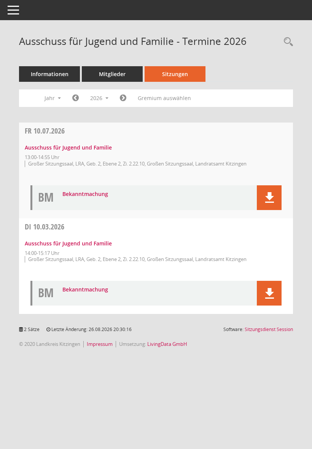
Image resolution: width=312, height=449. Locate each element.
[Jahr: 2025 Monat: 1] (75, 98)
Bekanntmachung (85, 194)
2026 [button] (97, 98)
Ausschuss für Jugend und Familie (68, 147)
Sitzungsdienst (269, 329)
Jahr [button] (50, 98)
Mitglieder (112, 74)
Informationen (49, 74)
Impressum (100, 344)
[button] (269, 197)
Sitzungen (175, 74)
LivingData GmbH (167, 344)
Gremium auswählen (164, 98)
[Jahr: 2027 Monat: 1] (123, 98)
